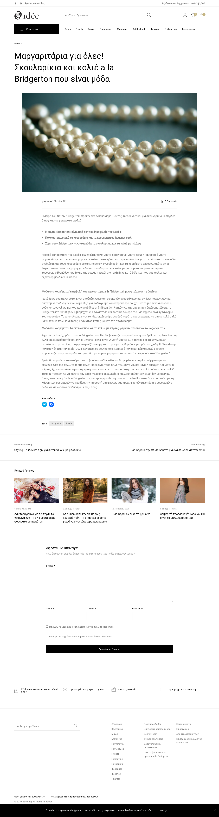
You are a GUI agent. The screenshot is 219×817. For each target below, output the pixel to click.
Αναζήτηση (76, 726)
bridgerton (56, 423)
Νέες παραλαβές (152, 724)
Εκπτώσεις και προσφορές (158, 729)
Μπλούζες (117, 739)
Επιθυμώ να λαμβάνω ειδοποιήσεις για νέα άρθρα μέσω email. (81, 636)
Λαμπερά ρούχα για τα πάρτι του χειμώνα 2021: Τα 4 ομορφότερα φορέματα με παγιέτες (34, 517)
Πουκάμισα (117, 764)
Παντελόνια (118, 744)
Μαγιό (115, 734)
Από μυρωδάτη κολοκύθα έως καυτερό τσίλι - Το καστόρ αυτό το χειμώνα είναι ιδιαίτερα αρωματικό (85, 517)
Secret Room (150, 734)
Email (92, 608)
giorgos (45, 201)
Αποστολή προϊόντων (187, 734)
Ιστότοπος (137, 608)
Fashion (18, 44)
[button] (109, 142)
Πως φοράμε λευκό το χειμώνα (131, 514)
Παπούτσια (117, 759)
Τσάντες (116, 779)
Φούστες (116, 774)
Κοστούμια (117, 729)
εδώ (150, 810)
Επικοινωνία (182, 729)
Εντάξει (164, 810)
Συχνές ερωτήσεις (153, 739)
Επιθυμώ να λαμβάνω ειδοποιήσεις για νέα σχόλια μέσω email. (81, 627)
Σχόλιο (50, 566)
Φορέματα (117, 769)
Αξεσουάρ (117, 724)
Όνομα (50, 608)
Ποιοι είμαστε (183, 724)
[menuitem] (67, 29)
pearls (69, 423)
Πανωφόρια (118, 749)
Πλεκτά (115, 754)
